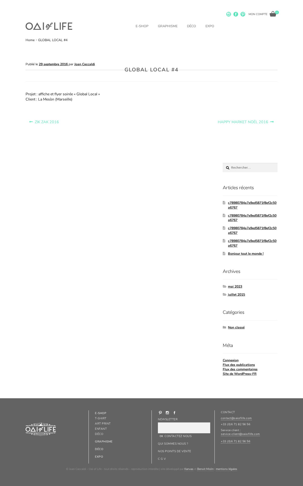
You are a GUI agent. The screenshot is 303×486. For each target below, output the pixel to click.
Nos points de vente (174, 451)
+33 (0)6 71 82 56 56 (235, 441)
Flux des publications (239, 365)
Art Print (103, 423)
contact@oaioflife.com (236, 418)
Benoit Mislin (205, 469)
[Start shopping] (273, 14)
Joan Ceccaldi (84, 64)
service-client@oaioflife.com (240, 434)
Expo (209, 26)
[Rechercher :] (250, 167)
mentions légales (226, 469)
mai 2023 (235, 286)
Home (30, 40)
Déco (191, 26)
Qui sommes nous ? (173, 444)
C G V (162, 459)
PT (243, 14)
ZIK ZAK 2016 (47, 121)
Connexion (231, 360)
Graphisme (168, 26)
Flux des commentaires (240, 369)
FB (235, 14)
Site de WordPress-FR (240, 374)
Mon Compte (258, 14)
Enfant (101, 429)
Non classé (236, 327)
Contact (228, 412)
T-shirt (100, 418)
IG (228, 14)
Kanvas (188, 469)
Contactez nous (178, 436)
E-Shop (142, 26)
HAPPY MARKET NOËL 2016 (243, 121)
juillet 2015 (236, 294)
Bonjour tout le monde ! (245, 253)
